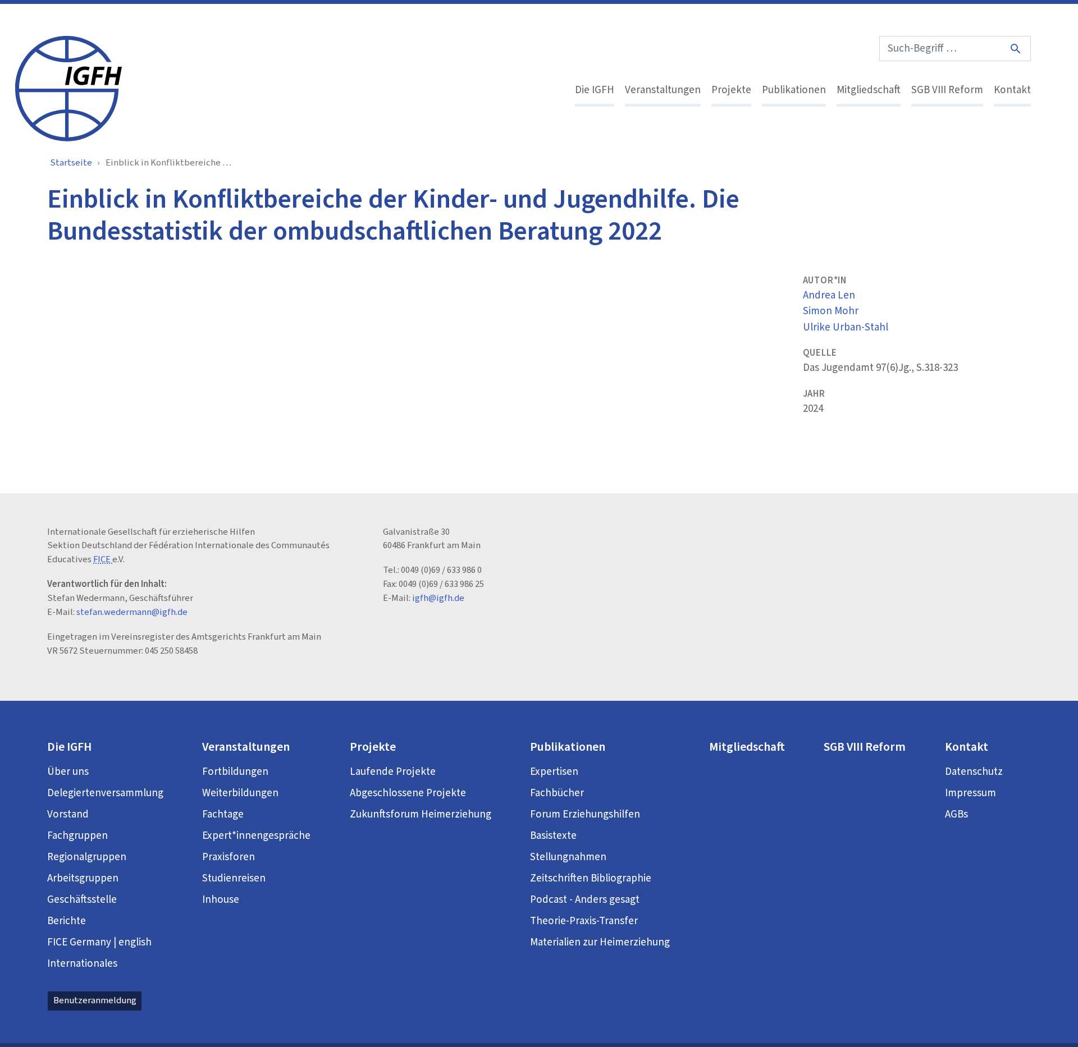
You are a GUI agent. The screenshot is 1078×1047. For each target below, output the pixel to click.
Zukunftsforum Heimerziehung (420, 814)
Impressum (970, 793)
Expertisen (554, 771)
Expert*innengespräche (256, 835)
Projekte (731, 90)
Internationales (82, 963)
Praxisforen (228, 857)
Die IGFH (594, 90)
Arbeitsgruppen (82, 878)
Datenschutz (974, 771)
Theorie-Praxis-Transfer (584, 921)
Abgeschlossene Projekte (408, 793)
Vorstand (68, 814)
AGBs (956, 814)
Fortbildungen (235, 771)
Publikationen (794, 90)
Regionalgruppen (86, 857)
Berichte (66, 921)
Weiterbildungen (240, 793)
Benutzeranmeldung (94, 1000)
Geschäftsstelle (82, 899)
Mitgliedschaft (869, 90)
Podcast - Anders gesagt (585, 899)
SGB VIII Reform (947, 90)
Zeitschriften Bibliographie (590, 878)
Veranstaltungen (663, 90)
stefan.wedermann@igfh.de (132, 612)
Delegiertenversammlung (105, 793)
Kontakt (1012, 90)
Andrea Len (829, 295)
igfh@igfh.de (438, 598)
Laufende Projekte (393, 771)
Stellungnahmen (568, 857)
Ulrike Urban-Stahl (845, 327)
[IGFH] (68, 87)
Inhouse (220, 899)
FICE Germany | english (99, 942)
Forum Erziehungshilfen (585, 814)
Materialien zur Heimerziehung (600, 942)
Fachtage (223, 814)
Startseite (71, 162)
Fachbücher (557, 793)
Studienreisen (234, 878)
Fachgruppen (77, 835)
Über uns (68, 771)
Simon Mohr (830, 311)
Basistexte (553, 835)
